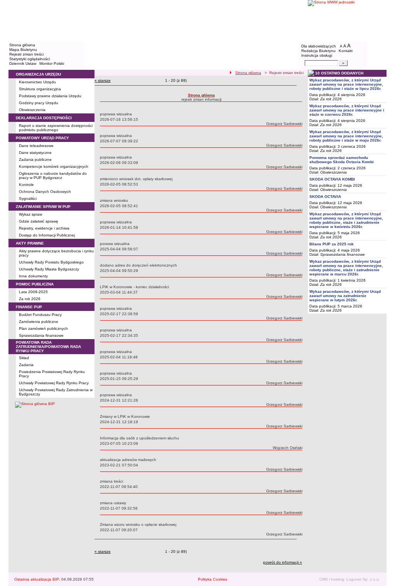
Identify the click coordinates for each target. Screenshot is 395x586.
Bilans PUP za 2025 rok (331, 244)
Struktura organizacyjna (40, 89)
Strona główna (22, 45)
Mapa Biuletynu (23, 49)
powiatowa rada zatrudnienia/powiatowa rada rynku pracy (48, 346)
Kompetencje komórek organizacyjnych (53, 166)
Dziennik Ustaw (22, 63)
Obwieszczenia (32, 110)
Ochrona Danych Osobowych (45, 191)
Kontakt (346, 51)
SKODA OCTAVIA (325, 196)
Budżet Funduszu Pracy (40, 314)
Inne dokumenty (33, 276)
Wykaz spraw (30, 214)
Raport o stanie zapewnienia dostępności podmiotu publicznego (56, 127)
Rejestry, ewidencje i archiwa (44, 228)
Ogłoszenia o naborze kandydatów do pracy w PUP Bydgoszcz (53, 175)
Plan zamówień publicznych (43, 328)
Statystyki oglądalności (29, 59)
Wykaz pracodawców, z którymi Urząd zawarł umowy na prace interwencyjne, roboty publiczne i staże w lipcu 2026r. (346, 84)
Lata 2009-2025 (33, 292)
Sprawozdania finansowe (41, 335)
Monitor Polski (51, 63)
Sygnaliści (28, 198)
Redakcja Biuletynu (318, 51)
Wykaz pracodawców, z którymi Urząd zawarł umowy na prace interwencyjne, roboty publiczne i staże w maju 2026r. (346, 136)
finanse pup (29, 307)
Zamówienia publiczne (38, 321)
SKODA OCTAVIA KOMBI (332, 179)
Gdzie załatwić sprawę (38, 221)
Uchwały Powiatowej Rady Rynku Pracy (54, 383)
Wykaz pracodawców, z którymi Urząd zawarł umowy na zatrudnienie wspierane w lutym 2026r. (345, 295)
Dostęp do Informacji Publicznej (47, 235)
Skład (24, 358)
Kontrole (26, 184)
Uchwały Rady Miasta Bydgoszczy (49, 269)
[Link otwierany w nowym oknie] (347, 20)
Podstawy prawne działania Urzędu (50, 96)
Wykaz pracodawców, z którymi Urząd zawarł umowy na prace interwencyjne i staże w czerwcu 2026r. (346, 110)
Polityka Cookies (212, 579)
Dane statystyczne (35, 152)
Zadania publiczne (35, 159)
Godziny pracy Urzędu (38, 103)
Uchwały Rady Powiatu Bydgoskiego (51, 262)
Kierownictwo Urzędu (37, 82)
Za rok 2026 (30, 299)
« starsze (103, 80)
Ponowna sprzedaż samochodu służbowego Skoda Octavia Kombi (341, 159)
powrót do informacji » (282, 562)
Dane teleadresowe (36, 146)
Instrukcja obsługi (316, 55)
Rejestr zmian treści (26, 54)
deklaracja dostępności (44, 118)
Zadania (26, 365)
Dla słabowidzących (318, 46)
